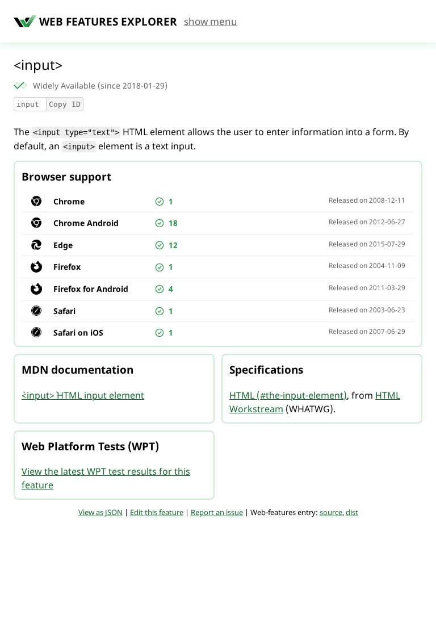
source (331, 512)
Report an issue (217, 512)
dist (352, 512)
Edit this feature (156, 512)
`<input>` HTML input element (83, 395)
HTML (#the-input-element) (288, 395)
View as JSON (100, 512)
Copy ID (65, 104)
